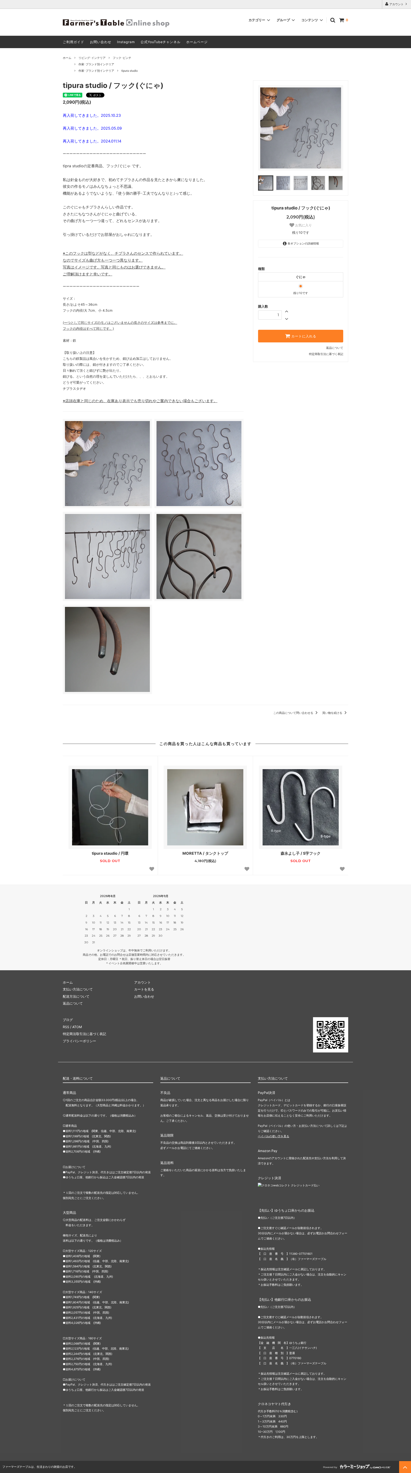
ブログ (68, 1020)
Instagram (126, 42)
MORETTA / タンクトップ (205, 853)
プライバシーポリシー (79, 1041)
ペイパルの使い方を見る (273, 1136)
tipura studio (129, 70)
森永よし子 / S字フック (301, 853)
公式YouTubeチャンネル (161, 42)
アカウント (396, 4)
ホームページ (197, 42)
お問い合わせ (100, 42)
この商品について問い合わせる (293, 713)
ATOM (77, 1027)
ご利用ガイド (73, 42)
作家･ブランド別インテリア (96, 64)
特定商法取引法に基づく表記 (84, 1034)
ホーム (67, 58)
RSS (66, 1027)
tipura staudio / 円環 (110, 853)
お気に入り (303, 225)
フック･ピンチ (122, 58)
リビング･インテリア (92, 58)
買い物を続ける (332, 713)
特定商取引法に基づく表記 (326, 354)
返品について (334, 348)
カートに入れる (303, 336)
